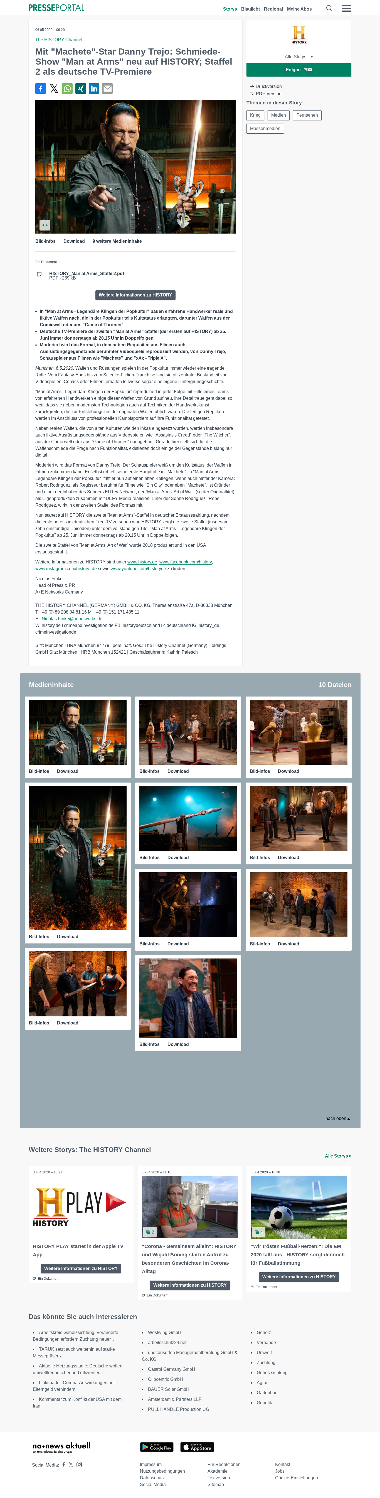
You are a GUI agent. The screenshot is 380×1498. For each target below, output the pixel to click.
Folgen (293, 69)
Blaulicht (250, 9)
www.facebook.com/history (185, 562)
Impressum (151, 1464)
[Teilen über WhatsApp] (67, 88)
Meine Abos (299, 9)
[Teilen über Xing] (80, 88)
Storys (230, 9)
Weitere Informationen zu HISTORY (135, 295)
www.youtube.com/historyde (138, 568)
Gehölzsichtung (272, 1372)
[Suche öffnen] (329, 8)
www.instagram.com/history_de (66, 568)
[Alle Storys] (299, 45)
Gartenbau (267, 1392)
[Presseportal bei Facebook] (62, 1465)
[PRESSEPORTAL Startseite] (56, 8)
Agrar (262, 1382)
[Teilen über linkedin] (94, 88)
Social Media (153, 1484)
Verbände (266, 1342)
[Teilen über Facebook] (40, 88)
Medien (278, 115)
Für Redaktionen (224, 1464)
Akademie (218, 1471)
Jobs (280, 1471)
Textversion (219, 1477)
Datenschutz (152, 1477)
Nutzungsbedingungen (162, 1471)
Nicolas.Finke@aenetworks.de (72, 618)
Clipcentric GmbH (165, 1379)
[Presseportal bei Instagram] (77, 1464)
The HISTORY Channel (58, 39)
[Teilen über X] (54, 88)
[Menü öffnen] (346, 8)
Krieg (255, 115)
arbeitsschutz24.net (167, 1342)
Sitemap (216, 1484)
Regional (273, 9)
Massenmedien (265, 128)
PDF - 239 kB (86, 275)
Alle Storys (296, 56)
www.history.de (142, 562)
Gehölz (264, 1332)
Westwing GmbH (164, 1332)
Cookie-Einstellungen (296, 1477)
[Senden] (107, 88)
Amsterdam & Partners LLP (175, 1399)
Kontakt (282, 1464)
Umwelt (264, 1352)
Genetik (264, 1402)
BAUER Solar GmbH (168, 1389)
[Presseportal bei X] (69, 1465)
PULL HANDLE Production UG (178, 1409)
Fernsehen (307, 115)
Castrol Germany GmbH (171, 1369)
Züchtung (266, 1362)
